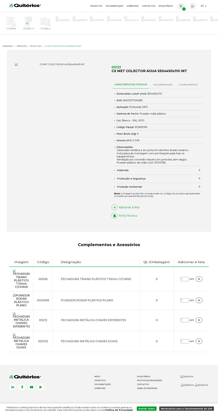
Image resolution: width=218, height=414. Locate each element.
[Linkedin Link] (12, 387)
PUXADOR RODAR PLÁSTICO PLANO (87, 300)
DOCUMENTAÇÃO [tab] (163, 84)
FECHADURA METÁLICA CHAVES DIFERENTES (93, 320)
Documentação (114, 6)
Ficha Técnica (128, 215)
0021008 (159, 162)
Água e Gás (35, 46)
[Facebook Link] (22, 387)
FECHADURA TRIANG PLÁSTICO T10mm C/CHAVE (96, 279)
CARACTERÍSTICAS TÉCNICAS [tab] (131, 84)
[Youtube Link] (31, 387)
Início (97, 376)
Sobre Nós (133, 6)
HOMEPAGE (8, 46)
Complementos (188, 84)
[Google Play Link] (40, 387)
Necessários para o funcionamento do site (186, 408)
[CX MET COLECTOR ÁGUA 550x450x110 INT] (60, 64)
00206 (43, 279)
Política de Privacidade (149, 380)
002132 (43, 341)
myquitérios (166, 6)
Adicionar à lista (129, 207)
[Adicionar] (199, 279)
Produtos (96, 6)
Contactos (148, 6)
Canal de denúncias (147, 388)
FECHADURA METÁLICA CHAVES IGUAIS (89, 341)
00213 (43, 320)
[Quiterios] (25, 5)
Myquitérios (143, 376)
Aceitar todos (146, 408)
